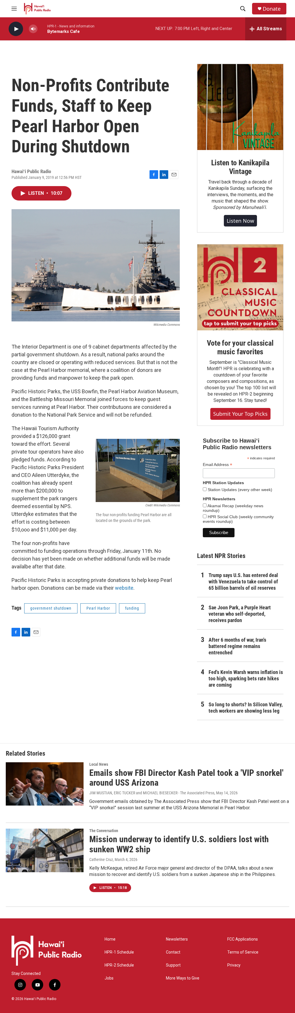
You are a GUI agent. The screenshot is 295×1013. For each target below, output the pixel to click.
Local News (98, 764)
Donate (272, 9)
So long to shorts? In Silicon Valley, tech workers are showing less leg (246, 707)
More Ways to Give (182, 978)
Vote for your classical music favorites (240, 347)
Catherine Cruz (101, 859)
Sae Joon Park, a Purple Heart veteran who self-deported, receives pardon (240, 613)
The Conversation (103, 830)
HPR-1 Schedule (119, 952)
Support (173, 965)
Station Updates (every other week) (239, 489)
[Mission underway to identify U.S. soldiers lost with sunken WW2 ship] (45, 850)
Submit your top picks (240, 413)
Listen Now (240, 220)
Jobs (109, 978)
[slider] (42, 29)
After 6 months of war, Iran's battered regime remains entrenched (237, 646)
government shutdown (50, 608)
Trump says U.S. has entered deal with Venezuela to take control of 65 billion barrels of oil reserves (243, 581)
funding (132, 608)
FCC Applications (242, 939)
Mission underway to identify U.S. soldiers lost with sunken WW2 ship (179, 844)
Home (110, 939)
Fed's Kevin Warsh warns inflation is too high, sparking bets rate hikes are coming (246, 678)
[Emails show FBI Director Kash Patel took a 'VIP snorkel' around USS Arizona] (45, 784)
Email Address (217, 464)
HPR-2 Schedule (119, 965)
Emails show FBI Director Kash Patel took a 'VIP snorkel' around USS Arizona (186, 778)
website (124, 588)
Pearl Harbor (98, 608)
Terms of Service (242, 952)
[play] (15, 29)
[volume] (33, 29)
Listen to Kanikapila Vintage (240, 167)
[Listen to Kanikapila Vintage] (240, 107)
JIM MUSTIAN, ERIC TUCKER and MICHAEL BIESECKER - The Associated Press (151, 793)
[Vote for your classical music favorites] (240, 287)
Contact (173, 952)
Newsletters (177, 939)
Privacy (234, 965)
